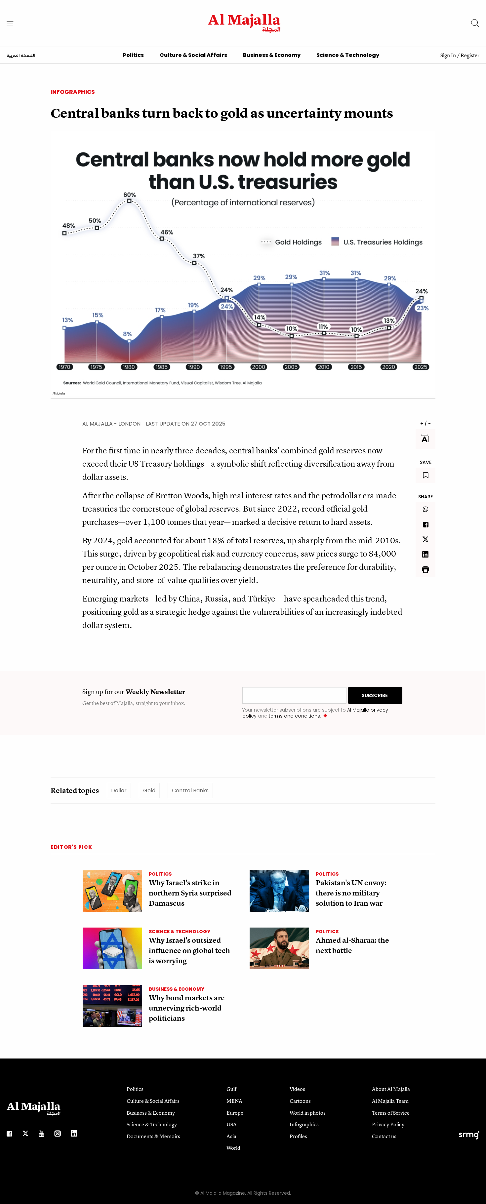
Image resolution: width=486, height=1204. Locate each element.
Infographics (73, 92)
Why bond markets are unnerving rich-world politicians (187, 1008)
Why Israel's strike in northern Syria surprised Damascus (190, 893)
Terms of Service (391, 1112)
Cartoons (300, 1100)
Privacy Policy (388, 1124)
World (233, 1147)
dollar (119, 790)
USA (231, 1124)
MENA (234, 1100)
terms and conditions (294, 716)
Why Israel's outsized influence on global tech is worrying (189, 950)
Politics (133, 55)
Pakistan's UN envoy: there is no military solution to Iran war (351, 893)
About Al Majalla (391, 1089)
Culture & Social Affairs (193, 55)
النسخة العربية (21, 56)
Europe (234, 1112)
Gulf (231, 1089)
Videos (297, 1089)
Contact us (384, 1136)
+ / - (425, 423)
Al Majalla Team (390, 1100)
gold (149, 790)
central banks (190, 790)
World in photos (308, 1112)
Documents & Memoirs (153, 1136)
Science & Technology (347, 55)
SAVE (425, 462)
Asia (231, 1136)
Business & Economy (272, 55)
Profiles (298, 1136)
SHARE (425, 496)
